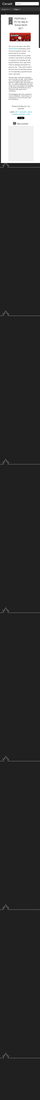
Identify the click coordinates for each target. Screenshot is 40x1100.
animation (23, 112)
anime (29, 112)
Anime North (13, 48)
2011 (17, 112)
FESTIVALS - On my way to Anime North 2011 (21, 23)
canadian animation (19, 114)
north (28, 114)
